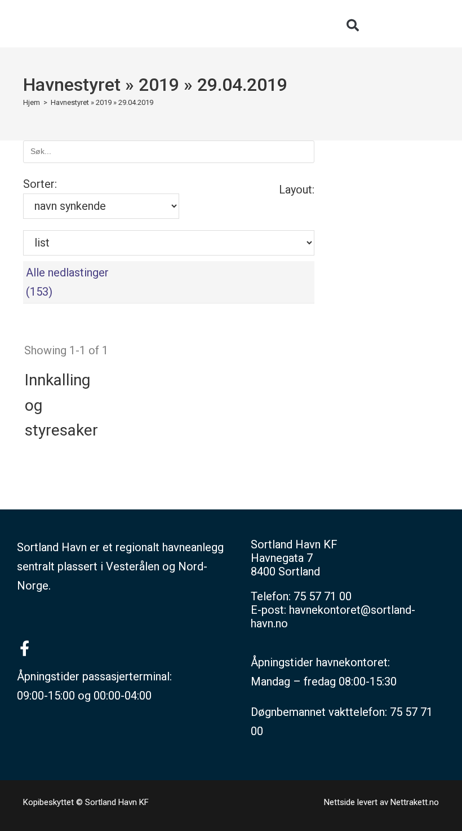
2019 (159, 84)
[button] (352, 25)
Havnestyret (72, 84)
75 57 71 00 (323, 596)
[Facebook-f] (24, 648)
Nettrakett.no (414, 802)
